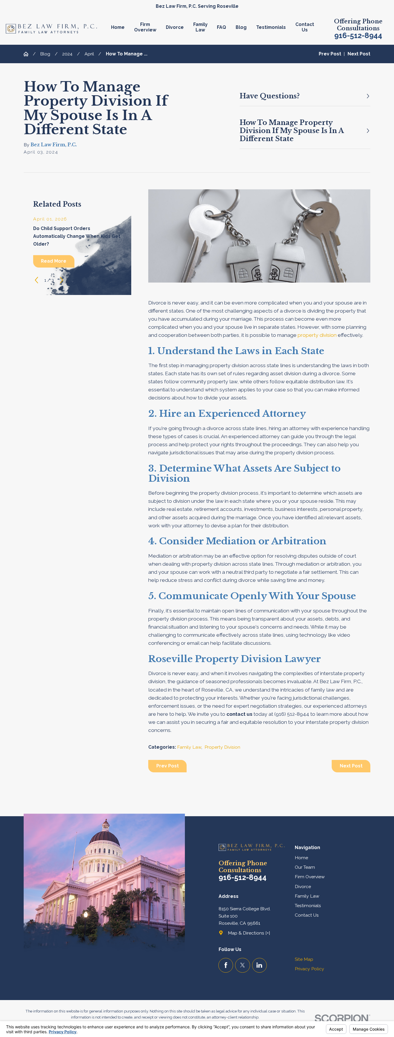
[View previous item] (36, 280)
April (89, 54)
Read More (53, 261)
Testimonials (308, 905)
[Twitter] (242, 965)
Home (301, 857)
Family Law (189, 747)
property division (317, 335)
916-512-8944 (358, 36)
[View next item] (61, 280)
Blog (45, 54)
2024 (67, 54)
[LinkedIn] (259, 965)
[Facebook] (225, 965)
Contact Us (307, 915)
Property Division (222, 747)
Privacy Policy (309, 968)
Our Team (305, 867)
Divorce (303, 886)
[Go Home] (28, 54)
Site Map (304, 959)
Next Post (351, 766)
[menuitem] (120, 29)
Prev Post (167, 766)
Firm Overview (310, 876)
